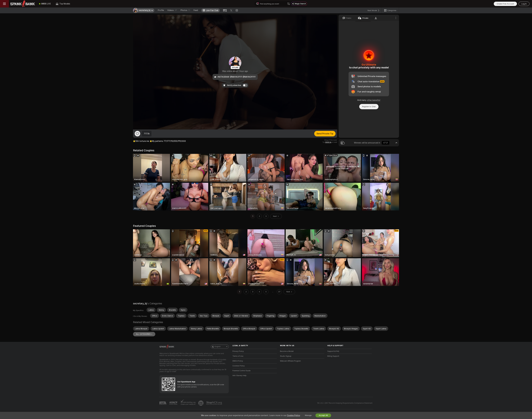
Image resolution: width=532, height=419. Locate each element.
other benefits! (373, 100)
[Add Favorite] (137, 133)
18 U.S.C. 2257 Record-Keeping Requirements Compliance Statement (344, 403)
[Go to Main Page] (23, 3)
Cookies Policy (238, 366)
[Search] (289, 4)
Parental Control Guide (241, 371)
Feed (195, 10)
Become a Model (287, 351)
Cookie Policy (293, 415)
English (218, 347)
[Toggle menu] (4, 3)
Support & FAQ (333, 351)
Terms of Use (237, 356)
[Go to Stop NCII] (214, 403)
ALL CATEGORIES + (144, 334)
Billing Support (333, 356)
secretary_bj (140, 303)
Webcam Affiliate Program (290, 361)
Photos (185, 10)
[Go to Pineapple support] (201, 403)
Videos (172, 10)
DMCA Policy (237, 361)
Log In (524, 4)
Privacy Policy (238, 351)
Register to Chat (369, 107)
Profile (161, 10)
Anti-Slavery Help (239, 375)
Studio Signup (285, 356)
